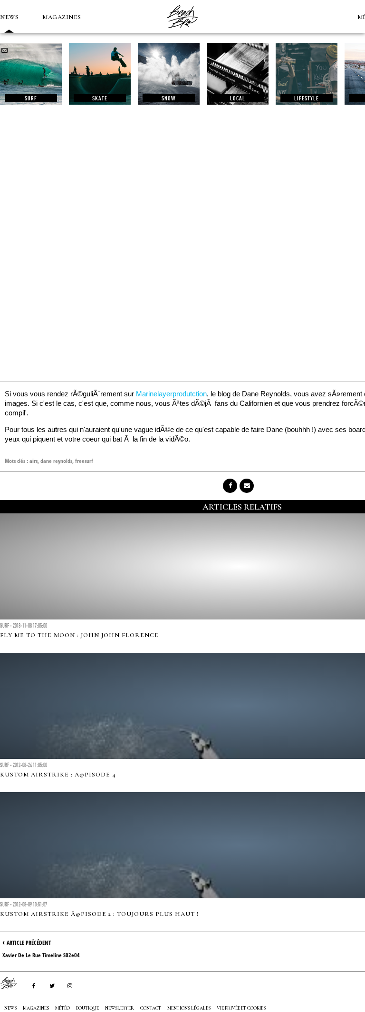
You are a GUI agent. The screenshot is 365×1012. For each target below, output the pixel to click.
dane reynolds (56, 461)
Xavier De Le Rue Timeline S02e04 (41, 955)
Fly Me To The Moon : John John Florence (79, 635)
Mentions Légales (189, 1008)
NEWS (9, 17)
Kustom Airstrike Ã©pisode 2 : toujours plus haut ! (99, 914)
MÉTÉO (62, 1008)
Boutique (87, 1008)
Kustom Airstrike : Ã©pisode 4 (57, 774)
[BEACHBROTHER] (13, 983)
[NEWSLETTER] (5, 50)
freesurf (84, 461)
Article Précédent (29, 943)
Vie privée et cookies (241, 1008)
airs (33, 461)
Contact (150, 1008)
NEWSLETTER (119, 1008)
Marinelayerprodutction (171, 394)
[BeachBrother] (182, 31)
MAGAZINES (61, 17)
